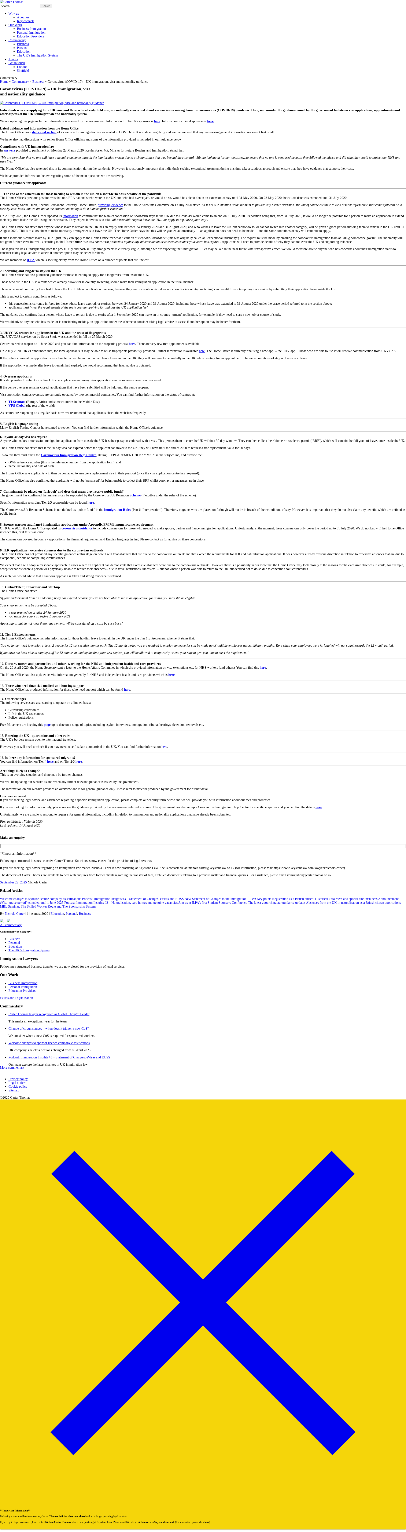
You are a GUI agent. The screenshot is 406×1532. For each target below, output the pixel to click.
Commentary (17, 40)
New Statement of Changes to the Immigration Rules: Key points (228, 899)
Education (23, 51)
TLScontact (16, 402)
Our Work (15, 25)
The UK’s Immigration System (37, 55)
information (70, 216)
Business (23, 44)
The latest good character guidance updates (276, 902)
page (47, 724)
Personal (22, 48)
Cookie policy (17, 1086)
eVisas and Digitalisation (16, 998)
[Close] (203, 1504)
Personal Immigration (31, 32)
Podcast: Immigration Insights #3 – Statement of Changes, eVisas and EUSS (133, 899)
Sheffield (23, 70)
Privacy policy (18, 1079)
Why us (13, 13)
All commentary (11, 925)
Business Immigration (31, 28)
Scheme (135, 495)
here (157, 121)
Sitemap (13, 1090)
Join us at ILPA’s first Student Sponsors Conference (212, 902)
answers (9, 150)
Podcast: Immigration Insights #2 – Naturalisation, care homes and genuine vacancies (121, 902)
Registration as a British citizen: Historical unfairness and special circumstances (324, 899)
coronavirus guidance (77, 528)
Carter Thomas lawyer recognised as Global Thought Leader (48, 1014)
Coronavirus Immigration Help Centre (68, 455)
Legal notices (17, 1082)
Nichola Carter (15, 913)
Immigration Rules (117, 509)
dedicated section (44, 132)
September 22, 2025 (13, 882)
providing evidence (110, 205)
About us (23, 17)
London (22, 67)
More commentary (12, 1067)
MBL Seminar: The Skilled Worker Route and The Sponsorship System (48, 906)
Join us (13, 59)
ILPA (31, 260)
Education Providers (30, 36)
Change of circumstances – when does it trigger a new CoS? (48, 1028)
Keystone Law (104, 1522)
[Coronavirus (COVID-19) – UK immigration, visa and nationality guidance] (52, 103)
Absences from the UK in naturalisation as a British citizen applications (353, 902)
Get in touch (16, 63)
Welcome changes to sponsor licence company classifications (40, 899)
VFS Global (16, 405)
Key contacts (25, 21)
